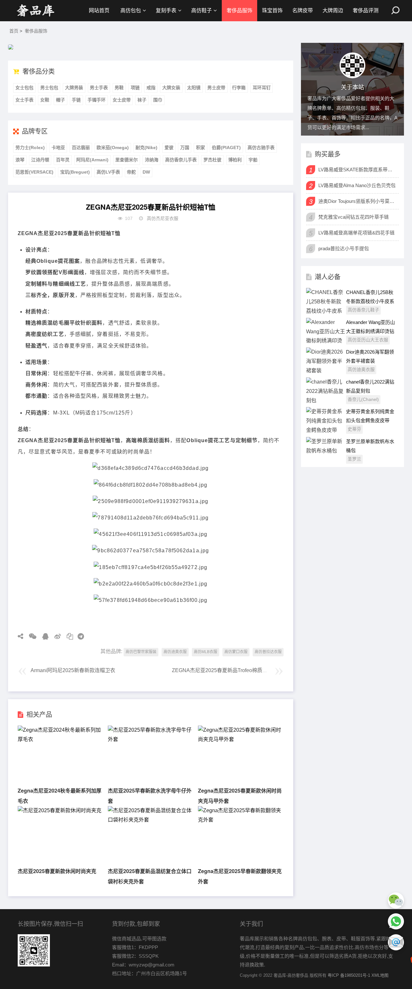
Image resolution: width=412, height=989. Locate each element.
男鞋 (119, 87)
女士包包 (24, 87)
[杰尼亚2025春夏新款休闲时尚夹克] (59, 810)
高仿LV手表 (108, 172)
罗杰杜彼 (212, 159)
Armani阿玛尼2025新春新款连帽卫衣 (73, 670)
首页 (13, 30)
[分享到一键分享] (78, 636)
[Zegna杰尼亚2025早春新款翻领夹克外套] (240, 820)
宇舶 (253, 159)
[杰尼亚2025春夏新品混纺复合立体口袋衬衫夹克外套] (150, 820)
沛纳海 (151, 159)
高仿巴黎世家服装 (141, 652)
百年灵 (63, 159)
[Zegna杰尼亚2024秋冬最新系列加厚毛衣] (60, 739)
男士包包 (49, 87)
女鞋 (44, 99)
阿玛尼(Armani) (92, 159)
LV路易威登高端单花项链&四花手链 (356, 232)
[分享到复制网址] (67, 636)
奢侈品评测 (366, 10)
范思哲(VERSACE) (34, 172)
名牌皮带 (302, 10)
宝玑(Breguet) (75, 172)
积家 (200, 147)
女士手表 (24, 99)
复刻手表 (166, 10)
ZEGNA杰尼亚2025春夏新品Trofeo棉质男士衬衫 (227, 670)
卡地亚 (58, 147)
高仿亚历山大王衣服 (368, 339)
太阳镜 (194, 87)
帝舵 (131, 172)
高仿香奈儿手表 (181, 159)
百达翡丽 (81, 147)
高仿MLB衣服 (205, 652)
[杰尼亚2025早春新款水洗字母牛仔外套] (150, 739)
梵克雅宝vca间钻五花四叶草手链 (353, 217)
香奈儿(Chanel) (363, 399)
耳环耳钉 (262, 87)
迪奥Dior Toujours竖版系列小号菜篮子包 (357, 201)
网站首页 (99, 10)
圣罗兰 (354, 458)
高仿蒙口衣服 (236, 652)
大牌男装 (74, 87)
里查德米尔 (126, 159)
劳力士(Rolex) (30, 147)
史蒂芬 (354, 429)
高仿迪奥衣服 (175, 652)
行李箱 (239, 87)
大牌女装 (171, 87)
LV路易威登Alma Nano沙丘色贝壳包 (357, 185)
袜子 (141, 99)
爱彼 (168, 147)
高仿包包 (130, 10)
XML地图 (380, 975)
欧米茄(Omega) (113, 147)
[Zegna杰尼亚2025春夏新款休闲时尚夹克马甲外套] (240, 739)
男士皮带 (216, 87)
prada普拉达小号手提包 (343, 248)
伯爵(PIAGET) (226, 147)
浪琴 (19, 159)
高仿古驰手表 (261, 147)
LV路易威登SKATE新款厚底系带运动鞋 (357, 169)
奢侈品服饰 (239, 10)
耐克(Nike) (146, 147)
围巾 (157, 99)
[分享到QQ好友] (43, 636)
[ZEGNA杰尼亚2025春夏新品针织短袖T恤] (35, 10)
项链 (135, 87)
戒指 (150, 87)
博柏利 (235, 159)
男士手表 (99, 87)
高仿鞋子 (201, 10)
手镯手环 (97, 99)
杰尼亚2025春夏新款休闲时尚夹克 (57, 871)
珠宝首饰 (272, 10)
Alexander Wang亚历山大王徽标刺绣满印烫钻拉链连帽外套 (370, 331)
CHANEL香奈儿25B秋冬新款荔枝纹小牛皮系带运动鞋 (370, 301)
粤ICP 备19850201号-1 (349, 975)
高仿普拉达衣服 (268, 652)
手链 (76, 99)
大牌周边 (333, 10)
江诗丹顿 (40, 159)
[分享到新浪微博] (55, 636)
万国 (184, 147)
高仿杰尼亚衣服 (162, 218)
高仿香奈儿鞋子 (363, 309)
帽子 (60, 99)
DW (146, 172)
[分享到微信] (30, 636)
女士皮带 (122, 99)
